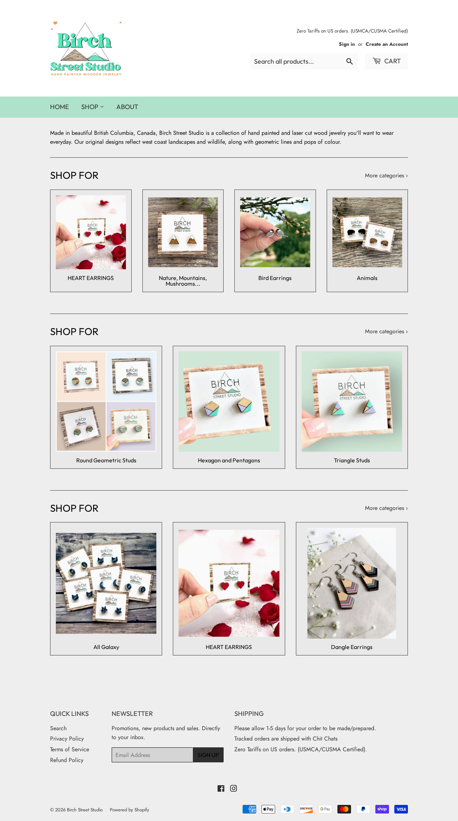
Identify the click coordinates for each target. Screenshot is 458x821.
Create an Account (387, 44)
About (127, 107)
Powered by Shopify (129, 809)
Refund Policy (66, 760)
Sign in (347, 44)
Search (58, 728)
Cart (392, 61)
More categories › (386, 175)
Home (59, 107)
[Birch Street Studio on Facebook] (221, 789)
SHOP (90, 107)
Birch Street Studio (85, 809)
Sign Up (208, 754)
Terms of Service (69, 749)
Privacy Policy (67, 738)
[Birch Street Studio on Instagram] (233, 789)
